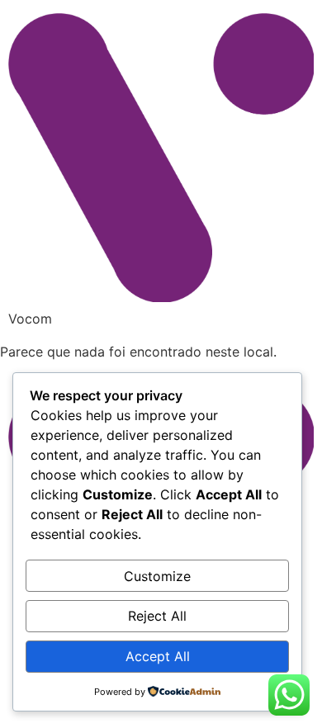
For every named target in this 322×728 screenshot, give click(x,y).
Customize (157, 576)
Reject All (157, 615)
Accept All (157, 656)
